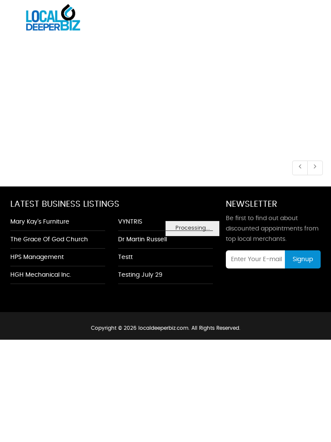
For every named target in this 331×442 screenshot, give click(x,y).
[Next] (315, 168)
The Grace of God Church (49, 240)
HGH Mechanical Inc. (40, 275)
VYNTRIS (130, 222)
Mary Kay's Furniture (39, 222)
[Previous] (300, 168)
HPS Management (37, 257)
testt (125, 257)
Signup (303, 259)
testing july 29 (140, 275)
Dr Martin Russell (142, 240)
